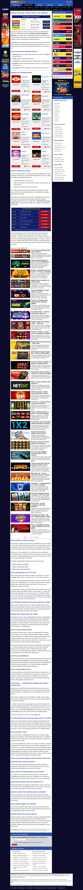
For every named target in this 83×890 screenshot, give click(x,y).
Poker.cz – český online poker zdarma (39, 861)
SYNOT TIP (57, 109)
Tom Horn (61, 9)
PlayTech (69, 7)
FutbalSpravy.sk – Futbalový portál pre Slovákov (21, 870)
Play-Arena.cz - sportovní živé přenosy (39, 866)
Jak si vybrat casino (58, 157)
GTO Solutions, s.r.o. (61, 887)
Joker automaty (57, 7)
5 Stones (44, 151)
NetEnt (25, 9)
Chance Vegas (57, 111)
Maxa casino (57, 113)
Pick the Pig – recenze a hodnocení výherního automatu (38, 505)
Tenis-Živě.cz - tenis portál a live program (20, 861)
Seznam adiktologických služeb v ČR (35, 885)
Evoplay (29, 9)
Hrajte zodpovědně (14, 829)
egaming (18, 7)
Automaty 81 (16, 9)
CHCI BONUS (46, 21)
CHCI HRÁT (15, 90)
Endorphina (47, 7)
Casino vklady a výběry (59, 167)
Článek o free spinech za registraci (21, 569)
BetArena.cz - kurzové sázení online (19, 853)
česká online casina (24, 556)
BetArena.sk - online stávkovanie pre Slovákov (21, 865)
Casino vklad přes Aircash (59, 179)
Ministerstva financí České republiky (58, 874)
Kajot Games (24, 7)
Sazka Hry (56, 115)
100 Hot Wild (45, 114)
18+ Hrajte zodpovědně (52, 887)
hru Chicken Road (31, 704)
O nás (11, 887)
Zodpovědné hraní (60, 875)
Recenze (28, 91)
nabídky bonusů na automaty (30, 238)
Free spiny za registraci (59, 133)
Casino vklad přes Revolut (59, 177)
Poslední (37, 537)
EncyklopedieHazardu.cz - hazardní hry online (41, 853)
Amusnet (33, 9)
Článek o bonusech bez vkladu (20, 566)
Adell (12, 9)
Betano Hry (57, 105)
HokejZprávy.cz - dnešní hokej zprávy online (21, 859)
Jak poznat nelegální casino (60, 161)
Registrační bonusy (58, 127)
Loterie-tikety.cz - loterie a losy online (39, 855)
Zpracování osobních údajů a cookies (39, 887)
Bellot (21, 9)
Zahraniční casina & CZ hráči (60, 147)
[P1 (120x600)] (78, 47)
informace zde (44, 830)
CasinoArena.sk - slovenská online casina (40, 868)
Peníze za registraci (58, 131)
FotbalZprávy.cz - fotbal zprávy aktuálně (20, 857)
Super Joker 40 (45, 133)
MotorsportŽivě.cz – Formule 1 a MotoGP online (21, 863)
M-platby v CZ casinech (59, 173)
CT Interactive (55, 9)
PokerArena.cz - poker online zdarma (39, 859)
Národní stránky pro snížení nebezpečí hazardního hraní (57, 885)
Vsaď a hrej (64, 7)
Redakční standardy (21, 887)
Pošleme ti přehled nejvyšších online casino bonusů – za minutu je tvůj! (29, 837)
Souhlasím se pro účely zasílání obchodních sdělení (28, 842)
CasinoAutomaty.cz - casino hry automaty (40, 857)
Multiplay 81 (24, 76)
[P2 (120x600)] (78, 87)
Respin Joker (45, 96)
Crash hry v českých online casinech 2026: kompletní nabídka (39, 302)
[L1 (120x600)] (5, 47)
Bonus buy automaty (48, 9)
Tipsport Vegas (57, 103)
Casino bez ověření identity (59, 159)
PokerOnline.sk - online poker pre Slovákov (40, 870)
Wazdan (38, 9)
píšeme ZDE (37, 714)
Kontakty (15, 887)
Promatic (51, 7)
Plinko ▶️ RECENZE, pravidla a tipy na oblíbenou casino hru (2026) (40, 526)
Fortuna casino (57, 107)
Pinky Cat (23, 151)
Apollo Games (13, 7)
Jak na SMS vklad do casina (60, 171)
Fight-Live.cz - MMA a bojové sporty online (20, 855)
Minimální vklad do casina (59, 169)
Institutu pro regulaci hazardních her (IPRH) (38, 875)
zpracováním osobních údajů (24, 842)
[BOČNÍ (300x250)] (62, 95)
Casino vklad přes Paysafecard (60, 175)
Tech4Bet (41, 7)
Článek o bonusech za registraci (20, 564)
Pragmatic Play (30, 7)
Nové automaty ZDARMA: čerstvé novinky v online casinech (39, 453)
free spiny (31, 199)
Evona (42, 9)
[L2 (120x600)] (5, 87)
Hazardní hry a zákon (58, 149)
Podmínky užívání (29, 887)
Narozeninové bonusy (59, 129)
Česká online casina (58, 143)
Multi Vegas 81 (25, 114)
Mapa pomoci (44, 885)
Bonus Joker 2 (45, 76)
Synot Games (36, 7)
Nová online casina (58, 145)
